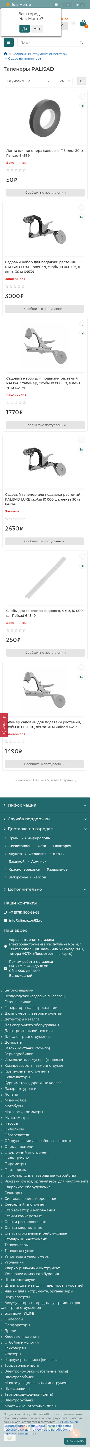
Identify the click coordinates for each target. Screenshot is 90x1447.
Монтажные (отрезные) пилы (30, 1406)
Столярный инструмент (26, 1239)
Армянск (38, 861)
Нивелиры (14, 1129)
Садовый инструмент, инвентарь (39, 54)
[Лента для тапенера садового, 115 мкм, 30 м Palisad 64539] (45, 118)
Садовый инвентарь (24, 58)
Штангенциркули (20, 1279)
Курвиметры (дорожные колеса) (34, 1083)
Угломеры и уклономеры (27, 1256)
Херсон (39, 877)
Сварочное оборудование (28, 1187)
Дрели (10, 1331)
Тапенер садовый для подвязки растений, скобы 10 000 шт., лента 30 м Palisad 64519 (43, 724)
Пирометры (15, 1164)
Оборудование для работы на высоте (38, 1141)
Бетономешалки (19, 990)
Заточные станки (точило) (27, 1048)
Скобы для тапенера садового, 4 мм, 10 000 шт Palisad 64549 (44, 613)
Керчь (58, 854)
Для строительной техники (29, 1031)
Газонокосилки (18, 1002)
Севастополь (20, 846)
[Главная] (5, 54)
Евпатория (62, 846)
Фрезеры (13, 1354)
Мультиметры (17, 1117)
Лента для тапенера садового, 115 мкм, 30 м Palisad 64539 (44, 153)
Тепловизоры (17, 1245)
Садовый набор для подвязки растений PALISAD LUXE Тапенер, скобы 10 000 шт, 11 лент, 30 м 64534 (42, 267)
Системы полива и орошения (31, 1198)
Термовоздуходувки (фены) (29, 1394)
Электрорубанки (19, 1400)
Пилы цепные (17, 1158)
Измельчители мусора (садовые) (34, 1060)
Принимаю (75, 1441)
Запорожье (18, 877)
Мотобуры (14, 1106)
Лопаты (11, 1094)
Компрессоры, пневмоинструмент (35, 1065)
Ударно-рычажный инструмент (32, 1268)
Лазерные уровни (20, 1089)
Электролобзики (19, 1377)
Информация (22, 805)
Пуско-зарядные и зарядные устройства (40, 1175)
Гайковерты (15, 1348)
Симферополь (37, 838)
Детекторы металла (22, 1019)
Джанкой (16, 861)
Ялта (42, 846)
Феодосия (37, 854)
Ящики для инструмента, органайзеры (39, 1291)
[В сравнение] (82, 105)
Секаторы (13, 1193)
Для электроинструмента (27, 1036)
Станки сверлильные (23, 1227)
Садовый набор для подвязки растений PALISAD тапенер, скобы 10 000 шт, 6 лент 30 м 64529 (43, 383)
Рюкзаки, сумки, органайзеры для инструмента (47, 1181)
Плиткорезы (16, 1170)
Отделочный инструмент (27, 1152)
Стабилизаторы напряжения (30, 1210)
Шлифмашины (17, 1388)
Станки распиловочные (25, 1222)
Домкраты (14, 1042)
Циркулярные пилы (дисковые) (33, 1360)
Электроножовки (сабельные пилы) (36, 1371)
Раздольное (57, 869)
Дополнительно (25, 889)
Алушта (15, 854)
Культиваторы (17, 1077)
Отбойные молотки (22, 1342)
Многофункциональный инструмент (37, 1383)
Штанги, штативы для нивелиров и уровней (44, 1285)
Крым (13, 838)
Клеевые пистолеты (22, 1336)
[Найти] (81, 42)
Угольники (14, 1262)
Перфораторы (17, 1325)
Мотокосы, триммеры (24, 1112)
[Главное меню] (56, 4)
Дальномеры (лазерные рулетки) (34, 1013)
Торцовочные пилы (22, 1365)
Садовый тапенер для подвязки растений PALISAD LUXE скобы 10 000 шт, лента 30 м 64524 (42, 499)
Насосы (11, 1123)
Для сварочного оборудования (32, 1025)
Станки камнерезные (23, 1216)
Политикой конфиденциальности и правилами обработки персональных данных (41, 1425)
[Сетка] (81, 81)
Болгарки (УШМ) (19, 1313)
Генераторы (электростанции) (32, 1007)
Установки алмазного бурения (32, 1274)
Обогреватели (17, 1135)
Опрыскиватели (19, 1146)
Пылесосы (14, 1319)
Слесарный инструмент (26, 1204)
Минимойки (15, 1100)
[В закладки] (82, 96)
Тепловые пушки (20, 1251)
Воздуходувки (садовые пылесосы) (35, 996)
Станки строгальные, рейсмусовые (36, 1233)
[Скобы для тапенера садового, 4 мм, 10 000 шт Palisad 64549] (45, 578)
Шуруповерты (17, 1297)
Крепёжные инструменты (27, 1071)
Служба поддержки (29, 818)
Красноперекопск (24, 869)
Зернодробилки (19, 1054)
